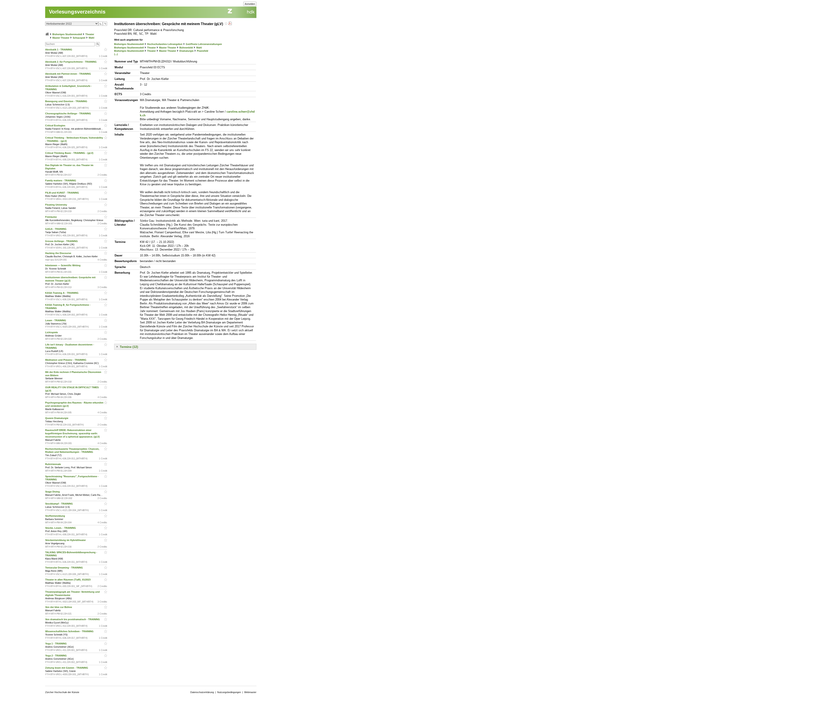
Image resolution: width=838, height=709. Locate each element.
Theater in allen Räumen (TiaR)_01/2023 (68, 579)
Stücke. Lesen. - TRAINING (61, 528)
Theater (89, 34)
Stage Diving (52, 491)
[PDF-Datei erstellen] (230, 24)
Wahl (91, 37)
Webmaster (250, 692)
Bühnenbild (186, 47)
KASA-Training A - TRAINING (62, 293)
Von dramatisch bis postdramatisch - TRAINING (73, 619)
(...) (116, 54)
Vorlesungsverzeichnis (77, 12)
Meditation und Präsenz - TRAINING (66, 360)
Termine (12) (129, 346)
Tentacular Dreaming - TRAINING (64, 567)
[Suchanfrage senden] (98, 44)
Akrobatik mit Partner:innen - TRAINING (68, 73)
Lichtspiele (51, 332)
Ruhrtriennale (53, 464)
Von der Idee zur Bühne (59, 607)
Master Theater (60, 37)
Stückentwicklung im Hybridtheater (65, 540)
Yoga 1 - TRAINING (56, 643)
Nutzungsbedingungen (229, 692)
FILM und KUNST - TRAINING (62, 192)
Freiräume (51, 217)
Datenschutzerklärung (202, 692)
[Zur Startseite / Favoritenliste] (47, 34)
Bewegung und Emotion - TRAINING (66, 101)
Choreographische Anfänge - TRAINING (68, 113)
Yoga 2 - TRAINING (56, 655)
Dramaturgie (186, 51)
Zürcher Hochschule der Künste (62, 692)
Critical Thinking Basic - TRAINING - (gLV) (69, 153)
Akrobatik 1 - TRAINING (59, 49)
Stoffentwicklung (55, 516)
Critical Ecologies (55, 125)
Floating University (56, 204)
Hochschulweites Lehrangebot (164, 44)
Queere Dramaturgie (57, 418)
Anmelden (250, 4)
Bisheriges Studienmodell (67, 34)
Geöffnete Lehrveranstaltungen (204, 44)
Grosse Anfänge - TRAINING (62, 241)
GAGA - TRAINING (56, 229)
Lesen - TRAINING (56, 320)
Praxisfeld (202, 51)
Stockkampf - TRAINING (59, 503)
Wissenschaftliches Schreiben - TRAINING (69, 631)
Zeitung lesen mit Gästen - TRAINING (67, 667)
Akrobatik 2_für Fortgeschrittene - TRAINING (71, 61)
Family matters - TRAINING (61, 180)
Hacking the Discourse (58, 253)
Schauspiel (79, 37)
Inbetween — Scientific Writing (63, 265)
